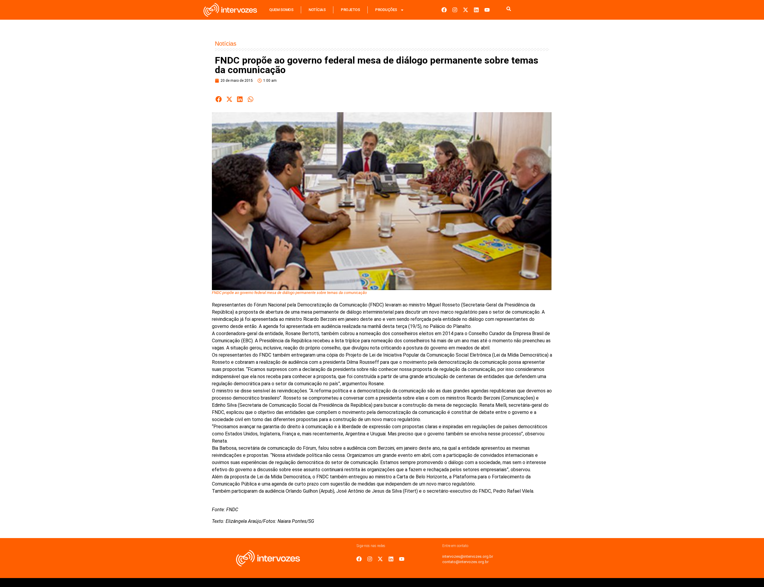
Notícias (317, 9)
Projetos (350, 9)
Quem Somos (281, 9)
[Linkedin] (476, 9)
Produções (386, 9)
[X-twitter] (465, 9)
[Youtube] (487, 9)
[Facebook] (444, 9)
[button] (219, 99)
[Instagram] (454, 9)
